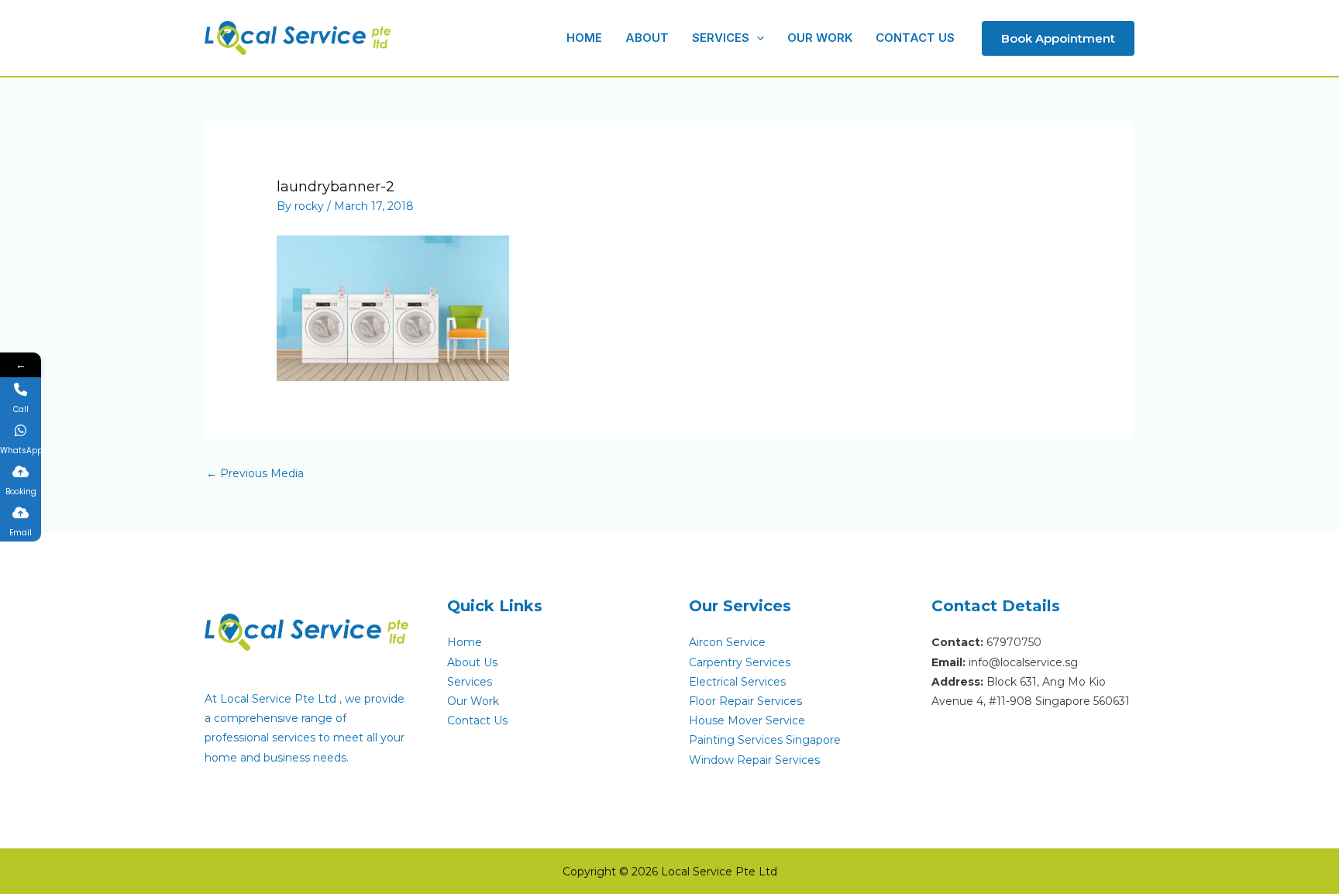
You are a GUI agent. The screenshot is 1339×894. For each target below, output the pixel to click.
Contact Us (477, 720)
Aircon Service (727, 642)
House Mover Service (747, 720)
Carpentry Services (739, 662)
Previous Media (255, 473)
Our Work (473, 701)
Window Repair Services (754, 760)
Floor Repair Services (745, 701)
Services (469, 682)
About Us (472, 662)
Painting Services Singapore (765, 740)
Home (464, 642)
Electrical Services (737, 682)
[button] (756, 37)
